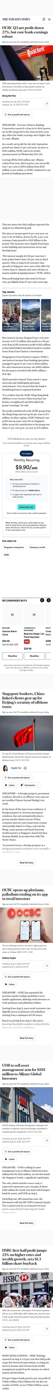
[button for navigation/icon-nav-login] (43, 19)
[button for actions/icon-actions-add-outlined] (25, 768)
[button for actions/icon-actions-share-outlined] (47, 103)
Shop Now (12, 656)
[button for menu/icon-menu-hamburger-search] (49, 19)
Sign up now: (7, 42)
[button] (43, 19)
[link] (16, 19)
